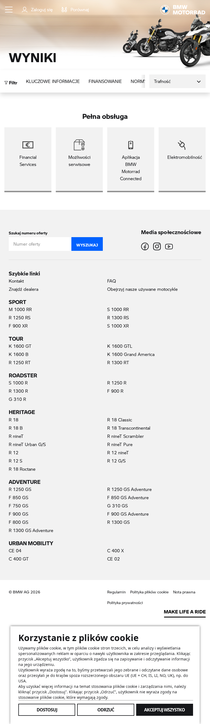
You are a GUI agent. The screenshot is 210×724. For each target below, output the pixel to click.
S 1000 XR (118, 326)
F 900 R (115, 391)
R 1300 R (18, 391)
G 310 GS (117, 505)
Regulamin (116, 592)
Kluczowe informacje (53, 81)
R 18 (13, 419)
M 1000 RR (20, 309)
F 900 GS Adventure (128, 514)
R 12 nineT (118, 452)
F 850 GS (18, 497)
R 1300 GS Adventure (31, 530)
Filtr (12, 81)
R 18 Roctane (22, 469)
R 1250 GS (20, 489)
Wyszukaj (87, 244)
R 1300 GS (118, 522)
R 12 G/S (116, 461)
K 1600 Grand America (130, 354)
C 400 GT (19, 559)
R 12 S (15, 461)
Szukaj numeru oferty (28, 232)
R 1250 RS (19, 317)
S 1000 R (18, 383)
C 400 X (115, 550)
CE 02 (113, 559)
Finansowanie (105, 81)
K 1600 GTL (119, 346)
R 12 (13, 452)
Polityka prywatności (125, 602)
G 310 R (17, 399)
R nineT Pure (120, 444)
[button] (9, 9)
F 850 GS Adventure (128, 497)
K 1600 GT (20, 346)
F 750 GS (18, 505)
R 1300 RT (118, 362)
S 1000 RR (118, 309)
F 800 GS (18, 522)
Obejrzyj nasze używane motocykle (142, 289)
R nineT (16, 436)
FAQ (111, 281)
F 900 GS (18, 514)
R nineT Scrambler (125, 436)
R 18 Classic (119, 419)
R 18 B (16, 428)
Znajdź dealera (23, 289)
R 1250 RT (20, 362)
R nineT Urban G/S (27, 444)
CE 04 (15, 550)
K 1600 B (18, 354)
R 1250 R (116, 383)
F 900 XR (18, 326)
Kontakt (16, 281)
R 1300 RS (118, 317)
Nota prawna (184, 592)
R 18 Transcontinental (128, 428)
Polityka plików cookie (149, 592)
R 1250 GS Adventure (129, 489)
